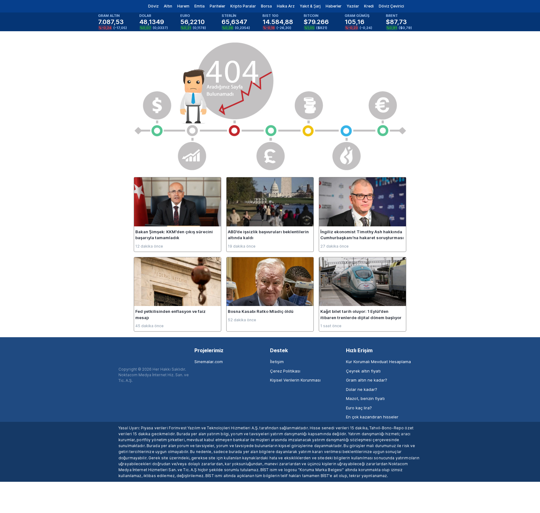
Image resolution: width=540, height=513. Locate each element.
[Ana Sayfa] (113, 6)
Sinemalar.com (208, 361)
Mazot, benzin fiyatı (365, 398)
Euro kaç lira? (359, 407)
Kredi (369, 6)
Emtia (199, 6)
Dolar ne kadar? (361, 389)
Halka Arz (286, 6)
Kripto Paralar (243, 6)
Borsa (266, 6)
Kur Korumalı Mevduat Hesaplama (378, 361)
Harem (183, 6)
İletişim (277, 361)
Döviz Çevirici (391, 6)
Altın (168, 6)
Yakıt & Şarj (310, 6)
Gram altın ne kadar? (366, 379)
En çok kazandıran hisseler (372, 416)
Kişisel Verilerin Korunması (295, 379)
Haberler (334, 6)
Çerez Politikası (285, 370)
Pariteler (217, 6)
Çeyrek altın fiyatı (363, 370)
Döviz (153, 6)
